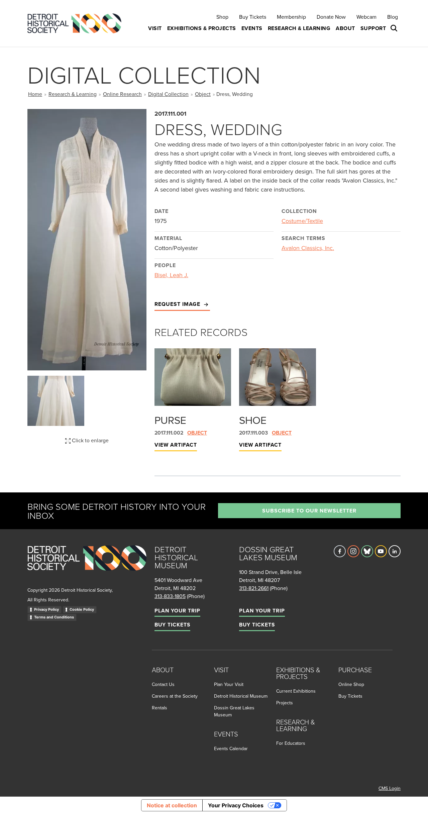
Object (203, 94)
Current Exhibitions (296, 691)
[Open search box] (395, 28)
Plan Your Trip (177, 610)
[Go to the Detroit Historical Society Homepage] (77, 23)
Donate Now (331, 16)
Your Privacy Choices (235, 805)
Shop (222, 16)
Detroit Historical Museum (241, 696)
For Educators (290, 743)
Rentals (159, 707)
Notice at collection (172, 805)
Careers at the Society (175, 696)
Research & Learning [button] (299, 28)
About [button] (345, 28)
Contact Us (163, 684)
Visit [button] (155, 28)
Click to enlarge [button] (90, 440)
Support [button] (373, 28)
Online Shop (351, 684)
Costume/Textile (302, 221)
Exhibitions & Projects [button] (201, 28)
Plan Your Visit (228, 684)
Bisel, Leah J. (171, 275)
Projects (284, 702)
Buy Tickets (252, 16)
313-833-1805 (170, 596)
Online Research (122, 94)
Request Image (178, 304)
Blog (392, 16)
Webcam (366, 16)
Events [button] (251, 28)
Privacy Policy (46, 609)
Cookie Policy (82, 609)
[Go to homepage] (86, 565)
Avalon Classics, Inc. (308, 248)
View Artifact (175, 445)
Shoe (252, 420)
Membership (291, 16)
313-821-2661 (254, 588)
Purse (170, 420)
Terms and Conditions (54, 617)
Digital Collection (168, 94)
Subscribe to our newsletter (309, 510)
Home (35, 94)
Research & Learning (72, 94)
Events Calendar (231, 748)
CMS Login (390, 788)
